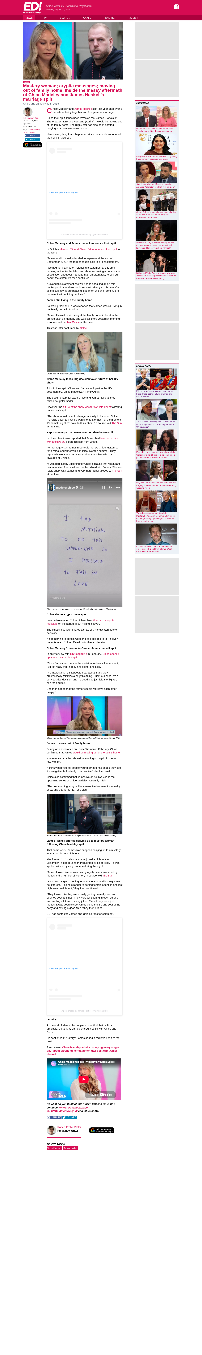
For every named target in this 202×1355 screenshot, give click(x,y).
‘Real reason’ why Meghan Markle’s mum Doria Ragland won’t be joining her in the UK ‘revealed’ (155, 424)
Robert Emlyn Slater (31, 118)
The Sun (117, 423)
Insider (133, 18)
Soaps (65, 18)
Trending (109, 18)
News (29, 18)
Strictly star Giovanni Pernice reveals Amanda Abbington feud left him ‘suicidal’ (155, 185)
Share (32, 135)
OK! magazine (78, 653)
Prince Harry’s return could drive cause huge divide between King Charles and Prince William (154, 394)
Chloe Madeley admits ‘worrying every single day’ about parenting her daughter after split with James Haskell (83, 1051)
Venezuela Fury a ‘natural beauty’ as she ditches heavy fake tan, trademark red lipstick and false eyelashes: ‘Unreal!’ (155, 245)
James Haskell (29, 132)
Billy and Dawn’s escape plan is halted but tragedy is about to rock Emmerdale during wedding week (156, 485)
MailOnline (73, 322)
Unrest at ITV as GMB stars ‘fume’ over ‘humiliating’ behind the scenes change (154, 129)
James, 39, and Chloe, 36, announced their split (88, 249)
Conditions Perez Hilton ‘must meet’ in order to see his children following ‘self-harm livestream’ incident (154, 549)
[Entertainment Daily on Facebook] (176, 7)
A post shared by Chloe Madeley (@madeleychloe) (84, 234)
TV (46, 18)
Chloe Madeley (34, 130)
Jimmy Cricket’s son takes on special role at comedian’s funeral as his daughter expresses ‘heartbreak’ (156, 215)
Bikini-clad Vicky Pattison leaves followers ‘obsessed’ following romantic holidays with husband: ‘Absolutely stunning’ (156, 276)
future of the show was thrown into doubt (87, 407)
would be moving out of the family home (96, 752)
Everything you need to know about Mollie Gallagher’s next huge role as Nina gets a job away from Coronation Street (155, 455)
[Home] (32, 8)
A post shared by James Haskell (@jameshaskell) (85, 1011)
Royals (86, 18)
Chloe (83, 328)
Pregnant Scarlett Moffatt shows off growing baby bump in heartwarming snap (156, 157)
